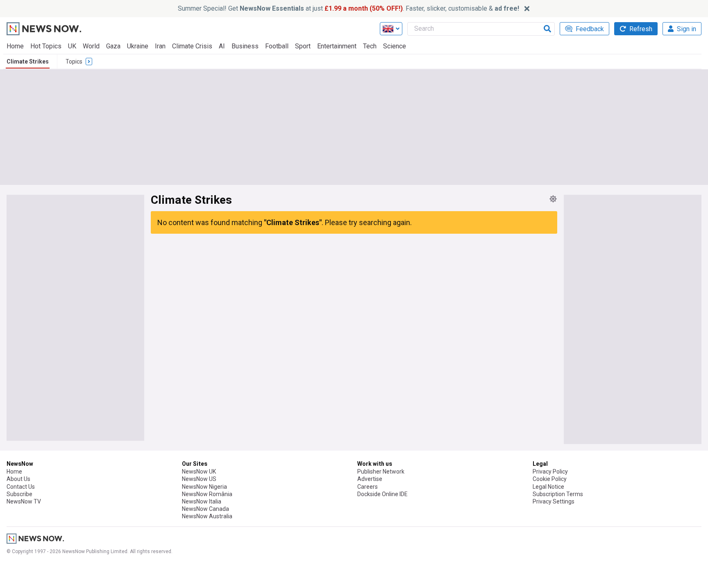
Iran (160, 46)
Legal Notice (548, 486)
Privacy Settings (553, 501)
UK (72, 46)
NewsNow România (207, 494)
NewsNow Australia (207, 516)
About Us (18, 479)
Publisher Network (380, 471)
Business (245, 46)
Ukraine (137, 46)
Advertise (369, 479)
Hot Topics (45, 46)
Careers (367, 486)
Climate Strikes (28, 61)
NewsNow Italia (201, 501)
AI (222, 46)
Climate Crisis (192, 46)
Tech (370, 46)
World (91, 46)
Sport (303, 46)
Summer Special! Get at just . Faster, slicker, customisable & (348, 8)
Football (276, 46)
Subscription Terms (558, 494)
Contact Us (21, 486)
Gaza (113, 46)
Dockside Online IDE (382, 494)
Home (15, 46)
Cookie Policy (550, 479)
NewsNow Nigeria (204, 486)
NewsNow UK (199, 471)
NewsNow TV (24, 501)
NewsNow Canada (205, 509)
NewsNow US (199, 479)
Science (394, 46)
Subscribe (19, 494)
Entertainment (336, 46)
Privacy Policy (550, 471)
